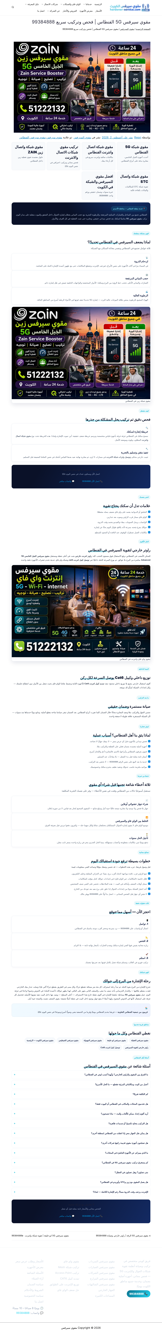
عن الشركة (55, 11)
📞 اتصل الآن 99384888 (92, 481)
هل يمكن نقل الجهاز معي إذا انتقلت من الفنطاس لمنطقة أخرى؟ (119, 1133)
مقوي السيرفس (82, 137)
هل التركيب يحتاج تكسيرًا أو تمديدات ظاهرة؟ (128, 1123)
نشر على (117, 137)
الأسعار (98, 11)
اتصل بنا (40, 11)
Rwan (137, 137)
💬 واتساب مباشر (66, 481)
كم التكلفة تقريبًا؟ (140, 1094)
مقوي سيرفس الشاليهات (101, 1284)
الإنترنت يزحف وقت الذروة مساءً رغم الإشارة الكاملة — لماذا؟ (120, 1192)
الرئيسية (98, 4)
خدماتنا (89, 4)
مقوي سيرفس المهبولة (93, 1040)
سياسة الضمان (35, 1284)
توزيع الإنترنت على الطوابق (64, 1284)
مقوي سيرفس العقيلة (139, 1040)
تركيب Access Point (67, 1272)
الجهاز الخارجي (106, 1290)
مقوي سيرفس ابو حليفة (116, 1040)
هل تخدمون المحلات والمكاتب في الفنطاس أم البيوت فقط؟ (121, 1104)
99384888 (23, 1312)
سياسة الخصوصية (33, 1295)
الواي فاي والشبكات (72, 4)
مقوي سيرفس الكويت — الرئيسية (40, 1040)
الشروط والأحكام (33, 1290)
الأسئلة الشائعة (35, 1272)
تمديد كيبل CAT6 (69, 1278)
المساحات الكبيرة (105, 1295)
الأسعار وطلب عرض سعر (29, 1261)
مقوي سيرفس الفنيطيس (68, 1040)
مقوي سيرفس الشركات (101, 1272)
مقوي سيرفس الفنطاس (32, 137)
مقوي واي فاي (71, 1261)
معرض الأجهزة (86, 11)
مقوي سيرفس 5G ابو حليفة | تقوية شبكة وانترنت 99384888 (40, 1235)
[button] (84, 4)
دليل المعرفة (33, 4)
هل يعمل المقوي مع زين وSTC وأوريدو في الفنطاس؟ (124, 1182)
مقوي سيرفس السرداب (101, 1261)
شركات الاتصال (51, 4)
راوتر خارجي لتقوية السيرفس (136, 1048)
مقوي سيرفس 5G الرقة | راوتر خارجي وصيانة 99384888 (122, 1235)
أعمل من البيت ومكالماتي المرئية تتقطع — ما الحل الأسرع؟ (121, 1084)
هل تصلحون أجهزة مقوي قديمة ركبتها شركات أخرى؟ (124, 1143)
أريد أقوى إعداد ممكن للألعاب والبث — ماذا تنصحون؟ (124, 1114)
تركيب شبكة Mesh (68, 1267)
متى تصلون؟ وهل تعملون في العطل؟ (131, 1172)
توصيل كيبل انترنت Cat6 (110, 1048)
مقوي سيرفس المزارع (102, 1278)
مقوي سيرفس (54, 137)
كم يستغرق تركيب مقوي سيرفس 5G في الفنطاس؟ (125, 1162)
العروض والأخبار (70, 11)
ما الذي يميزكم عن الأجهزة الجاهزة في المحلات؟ (126, 1153)
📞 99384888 (138, 1293)
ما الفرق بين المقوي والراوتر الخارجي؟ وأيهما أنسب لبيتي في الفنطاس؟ (116, 1074)
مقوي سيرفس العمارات (101, 1267)
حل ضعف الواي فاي (68, 1290)
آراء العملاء (37, 1278)
